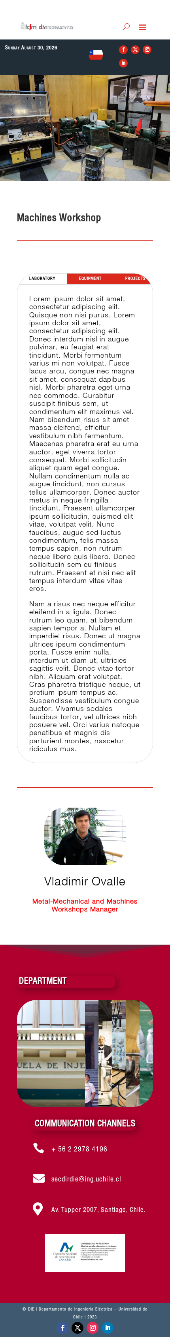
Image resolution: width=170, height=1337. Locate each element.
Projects (135, 279)
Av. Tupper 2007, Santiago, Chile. (98, 1210)
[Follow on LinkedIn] (123, 63)
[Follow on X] (135, 49)
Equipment (90, 279)
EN (95, 56)
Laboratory (42, 279)
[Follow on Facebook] (123, 49)
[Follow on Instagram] (147, 49)
